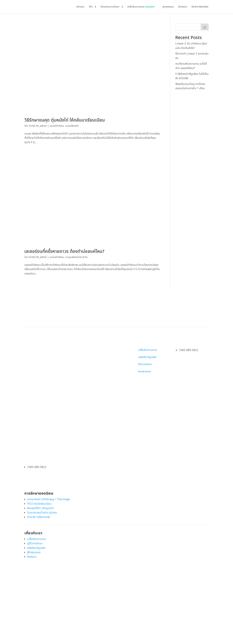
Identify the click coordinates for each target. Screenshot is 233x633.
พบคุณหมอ (168, 7)
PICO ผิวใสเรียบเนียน (39, 504)
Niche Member (200, 7)
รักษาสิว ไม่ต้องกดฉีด (38, 517)
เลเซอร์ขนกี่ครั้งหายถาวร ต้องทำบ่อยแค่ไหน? (64, 251)
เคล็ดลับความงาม (141, 7)
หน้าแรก (80, 7)
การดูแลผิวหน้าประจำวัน (76, 257)
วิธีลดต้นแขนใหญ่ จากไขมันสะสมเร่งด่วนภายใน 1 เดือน (190, 86)
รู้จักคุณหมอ (34, 552)
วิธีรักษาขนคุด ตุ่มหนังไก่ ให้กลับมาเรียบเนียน (64, 120)
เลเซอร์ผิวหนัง (72, 126)
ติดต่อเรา (182, 7)
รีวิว (91, 7)
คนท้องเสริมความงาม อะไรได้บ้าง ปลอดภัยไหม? (191, 66)
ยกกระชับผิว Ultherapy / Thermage (48, 499)
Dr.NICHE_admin (38, 126)
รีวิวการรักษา (145, 364)
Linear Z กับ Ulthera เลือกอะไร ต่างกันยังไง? (191, 46)
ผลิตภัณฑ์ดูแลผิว (147, 357)
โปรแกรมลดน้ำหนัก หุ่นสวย (42, 513)
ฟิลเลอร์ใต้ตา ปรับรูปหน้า (40, 508)
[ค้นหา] (205, 27)
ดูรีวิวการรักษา (34, 543)
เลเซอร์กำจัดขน (56, 126)
